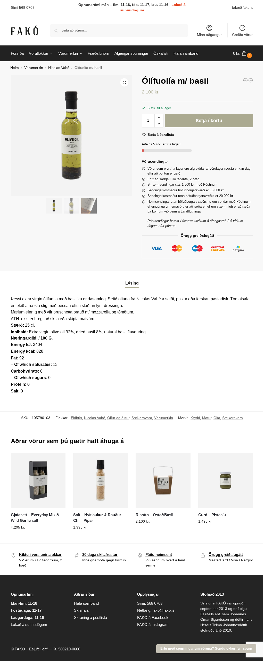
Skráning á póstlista (90, 617)
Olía (216, 418)
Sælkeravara (141, 418)
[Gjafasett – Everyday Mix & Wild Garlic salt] (38, 480)
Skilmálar (82, 610)
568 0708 (154, 603)
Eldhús (76, 418)
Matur (206, 418)
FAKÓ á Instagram (153, 624)
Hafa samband (86, 603)
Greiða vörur (242, 35)
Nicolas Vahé (58, 68)
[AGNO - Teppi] (245, 80)
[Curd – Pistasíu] (225, 480)
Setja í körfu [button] (38, 538)
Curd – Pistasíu (212, 515)
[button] (243, 53)
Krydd (195, 418)
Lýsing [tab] (132, 283)
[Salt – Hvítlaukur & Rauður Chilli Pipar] (100, 480)
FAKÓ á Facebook (152, 617)
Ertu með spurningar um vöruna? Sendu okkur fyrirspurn (206, 648)
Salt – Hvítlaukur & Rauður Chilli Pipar (97, 518)
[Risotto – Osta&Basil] (163, 480)
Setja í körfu (209, 120)
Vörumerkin (33, 68)
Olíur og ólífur (118, 418)
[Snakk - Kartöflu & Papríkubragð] (250, 80)
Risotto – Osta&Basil (154, 515)
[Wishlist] (58, 461)
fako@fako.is (242, 7)
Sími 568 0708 (23, 7)
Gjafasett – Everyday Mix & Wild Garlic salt (35, 518)
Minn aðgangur (209, 35)
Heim (14, 68)
